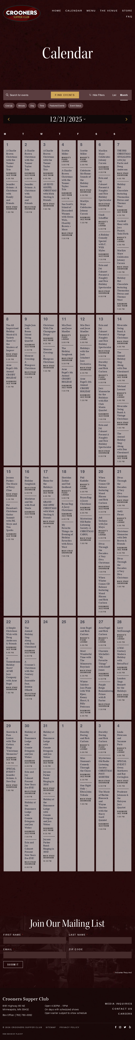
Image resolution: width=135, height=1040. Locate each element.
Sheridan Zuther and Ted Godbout (66, 482)
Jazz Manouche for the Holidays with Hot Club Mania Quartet (104, 399)
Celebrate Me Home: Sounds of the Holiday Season (85, 178)
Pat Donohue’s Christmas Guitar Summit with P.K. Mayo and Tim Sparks (11, 517)
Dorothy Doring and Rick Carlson (103, 366)
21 (119, 471)
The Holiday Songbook (67, 351)
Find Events (65, 95)
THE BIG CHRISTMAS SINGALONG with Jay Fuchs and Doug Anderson (124, 160)
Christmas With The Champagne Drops (49, 330)
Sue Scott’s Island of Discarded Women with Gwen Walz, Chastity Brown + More (67, 217)
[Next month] (126, 119)
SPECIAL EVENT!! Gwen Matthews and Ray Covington (122, 769)
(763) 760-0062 (23, 1015)
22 (8, 621)
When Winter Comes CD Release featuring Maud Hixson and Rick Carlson (104, 490)
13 (101, 319)
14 (119, 319)
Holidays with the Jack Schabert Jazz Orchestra (85, 356)
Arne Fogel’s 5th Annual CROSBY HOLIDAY (11, 371)
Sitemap (51, 1027)
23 (27, 621)
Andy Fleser (120, 513)
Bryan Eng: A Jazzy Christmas (67, 507)
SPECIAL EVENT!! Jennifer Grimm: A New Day (11, 775)
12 (82, 319)
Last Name (78, 934)
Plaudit (19, 1034)
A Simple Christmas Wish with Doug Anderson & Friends (11, 635)
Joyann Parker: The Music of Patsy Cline (11, 484)
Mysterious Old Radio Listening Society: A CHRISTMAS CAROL (87, 526)
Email (9, 949)
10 (45, 319)
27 (101, 621)
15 (8, 471)
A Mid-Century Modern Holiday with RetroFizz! (122, 655)
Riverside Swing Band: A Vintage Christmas (122, 331)
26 (82, 621)
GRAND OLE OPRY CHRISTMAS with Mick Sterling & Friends (50, 509)
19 (82, 471)
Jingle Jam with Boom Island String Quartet (30, 333)
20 (101, 471)
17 (45, 471)
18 (64, 471)
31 (45, 725)
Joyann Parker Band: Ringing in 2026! (48, 778)
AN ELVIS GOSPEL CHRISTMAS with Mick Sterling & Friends (50, 192)
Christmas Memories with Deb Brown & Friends (122, 538)
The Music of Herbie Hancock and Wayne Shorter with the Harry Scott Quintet (104, 806)
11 (64, 319)
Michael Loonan (121, 388)
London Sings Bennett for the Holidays (122, 685)
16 (27, 471)
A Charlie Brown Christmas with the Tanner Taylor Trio (11, 160)
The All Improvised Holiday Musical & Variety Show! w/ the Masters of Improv (12, 338)
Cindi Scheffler (103, 216)
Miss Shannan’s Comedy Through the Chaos (85, 764)
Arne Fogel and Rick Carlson (86, 631)
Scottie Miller (65, 152)
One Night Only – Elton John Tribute (86, 790)
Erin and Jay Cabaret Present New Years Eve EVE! (30, 779)
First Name (13, 934)
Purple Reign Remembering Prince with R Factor (106, 692)
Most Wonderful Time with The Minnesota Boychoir (86, 658)
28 (119, 621)
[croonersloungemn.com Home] (22, 13)
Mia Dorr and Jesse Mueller (67, 328)
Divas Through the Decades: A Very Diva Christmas (104, 553)
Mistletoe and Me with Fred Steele (30, 503)
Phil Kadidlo (84, 479)
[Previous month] (9, 119)
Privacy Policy (69, 1027)
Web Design (8, 1034)
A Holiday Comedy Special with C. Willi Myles (104, 242)
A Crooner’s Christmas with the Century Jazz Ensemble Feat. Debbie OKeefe (30, 676)
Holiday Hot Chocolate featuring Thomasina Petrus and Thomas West (123, 195)
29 (8, 725)
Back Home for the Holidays (48, 482)
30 (27, 725)
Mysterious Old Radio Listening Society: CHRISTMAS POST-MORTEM (105, 768)
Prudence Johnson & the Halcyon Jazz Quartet (122, 799)
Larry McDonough (123, 629)
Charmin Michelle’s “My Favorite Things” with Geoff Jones (104, 660)
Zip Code (76, 949)
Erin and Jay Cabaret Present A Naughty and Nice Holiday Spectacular (105, 189)
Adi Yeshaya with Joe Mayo (103, 522)
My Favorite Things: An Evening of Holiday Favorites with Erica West (67, 535)
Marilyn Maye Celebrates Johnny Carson (86, 207)
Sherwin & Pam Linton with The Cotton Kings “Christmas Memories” (12, 743)
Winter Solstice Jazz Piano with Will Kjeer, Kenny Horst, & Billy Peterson (85, 694)
